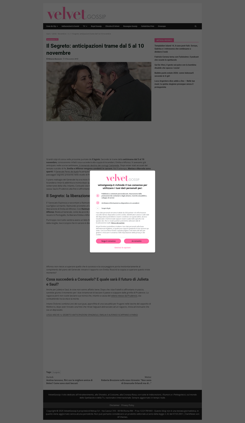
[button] (122, 208)
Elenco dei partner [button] (118, 223)
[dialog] (122, 211)
